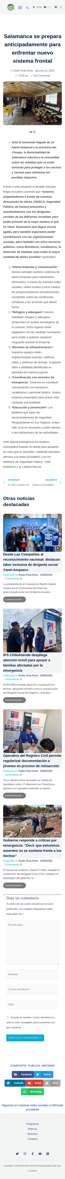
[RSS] (47, 1153)
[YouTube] (40, 1153)
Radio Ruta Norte (28, 575)
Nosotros (32, 1134)
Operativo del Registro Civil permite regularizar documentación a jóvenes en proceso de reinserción (32, 761)
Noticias (32, 1129)
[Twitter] (17, 1153)
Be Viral (57, 1166)
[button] (27, 8)
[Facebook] (32, 1153)
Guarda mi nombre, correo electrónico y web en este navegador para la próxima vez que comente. (30, 1022)
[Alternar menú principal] (20, 7)
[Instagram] (25, 1153)
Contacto (32, 1139)
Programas (32, 1124)
